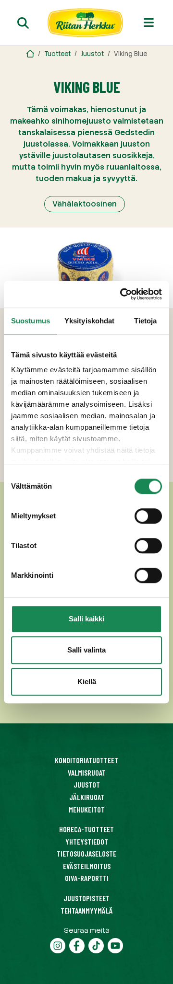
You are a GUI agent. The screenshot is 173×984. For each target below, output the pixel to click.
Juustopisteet (86, 898)
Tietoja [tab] (145, 321)
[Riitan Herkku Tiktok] (96, 944)
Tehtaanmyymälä (87, 910)
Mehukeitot (87, 809)
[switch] (148, 516)
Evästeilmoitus (87, 865)
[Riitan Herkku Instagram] (57, 944)
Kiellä (86, 681)
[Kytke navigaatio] (149, 22)
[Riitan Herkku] (30, 54)
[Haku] (23, 22)
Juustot (92, 54)
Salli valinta (86, 650)
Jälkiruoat (86, 796)
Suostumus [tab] (30, 321)
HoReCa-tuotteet (86, 829)
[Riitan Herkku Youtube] (115, 944)
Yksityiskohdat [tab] (89, 321)
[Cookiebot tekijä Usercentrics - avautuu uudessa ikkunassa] (122, 294)
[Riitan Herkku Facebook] (77, 944)
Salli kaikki (86, 619)
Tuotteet (57, 54)
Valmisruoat (87, 772)
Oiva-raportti (87, 877)
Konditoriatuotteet (86, 760)
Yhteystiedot (86, 841)
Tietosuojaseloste (86, 853)
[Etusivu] (86, 22)
